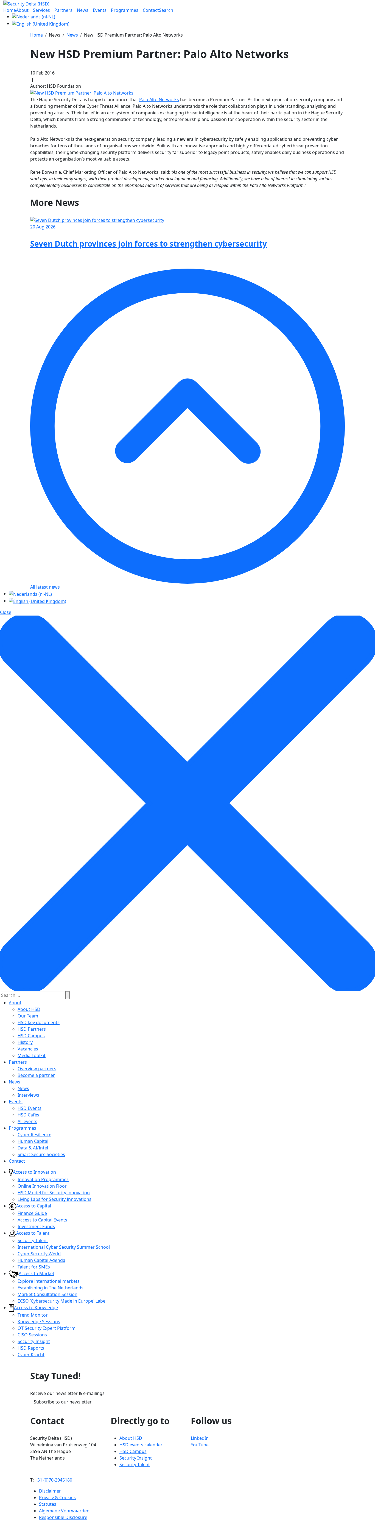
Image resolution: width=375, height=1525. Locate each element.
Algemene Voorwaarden (64, 1511)
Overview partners (37, 1069)
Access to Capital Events (42, 1220)
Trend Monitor (33, 1315)
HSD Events (29, 1108)
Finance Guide (32, 1213)
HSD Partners (32, 1029)
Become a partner (36, 1075)
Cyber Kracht (31, 1355)
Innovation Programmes (43, 1179)
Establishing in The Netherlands (50, 1288)
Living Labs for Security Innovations (54, 1199)
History (25, 1042)
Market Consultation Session (47, 1294)
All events (27, 1121)
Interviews (28, 1095)
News (14, 1082)
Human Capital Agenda (41, 1260)
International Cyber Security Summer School (64, 1247)
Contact (17, 1161)
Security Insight (34, 1341)
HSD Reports (31, 1348)
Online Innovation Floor (42, 1186)
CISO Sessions (32, 1335)
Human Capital (33, 1141)
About (15, 1003)
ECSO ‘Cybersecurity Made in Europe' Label (62, 1301)
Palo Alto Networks (159, 99)
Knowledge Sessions (39, 1322)
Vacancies (28, 1049)
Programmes (22, 1128)
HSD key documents (39, 1022)
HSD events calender (141, 1445)
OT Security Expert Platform (46, 1328)
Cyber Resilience (34, 1135)
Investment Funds (36, 1226)
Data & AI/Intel (33, 1148)
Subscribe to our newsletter (63, 1402)
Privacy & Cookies (57, 1497)
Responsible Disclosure (63, 1517)
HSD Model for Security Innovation (54, 1193)
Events (16, 1102)
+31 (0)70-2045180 (53, 1480)
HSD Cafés (28, 1115)
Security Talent (33, 1240)
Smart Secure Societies (41, 1154)
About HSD (29, 1009)
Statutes (47, 1504)
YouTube (200, 1445)
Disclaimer (50, 1491)
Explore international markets (49, 1281)
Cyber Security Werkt (39, 1254)
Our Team (28, 1016)
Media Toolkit (32, 1055)
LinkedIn (200, 1438)
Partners (18, 1062)
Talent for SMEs (34, 1267)
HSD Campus (31, 1036)
